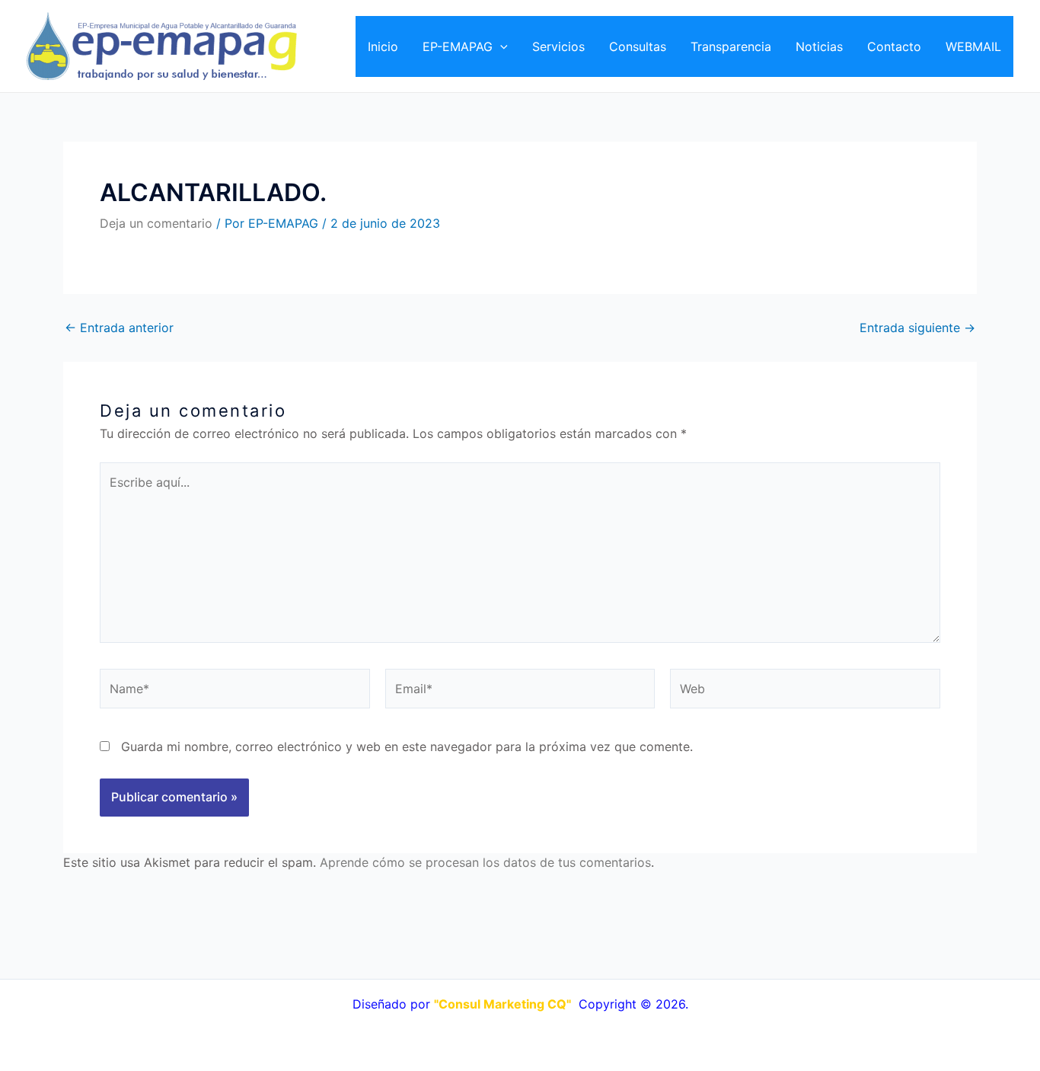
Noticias (819, 46)
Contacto (894, 46)
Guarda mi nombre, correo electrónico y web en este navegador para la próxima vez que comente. (407, 746)
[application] (500, 46)
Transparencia (731, 46)
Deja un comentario (156, 223)
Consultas (637, 46)
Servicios (558, 46)
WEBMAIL (973, 46)
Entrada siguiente (917, 327)
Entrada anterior (119, 327)
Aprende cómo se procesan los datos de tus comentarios (485, 862)
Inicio (383, 46)
